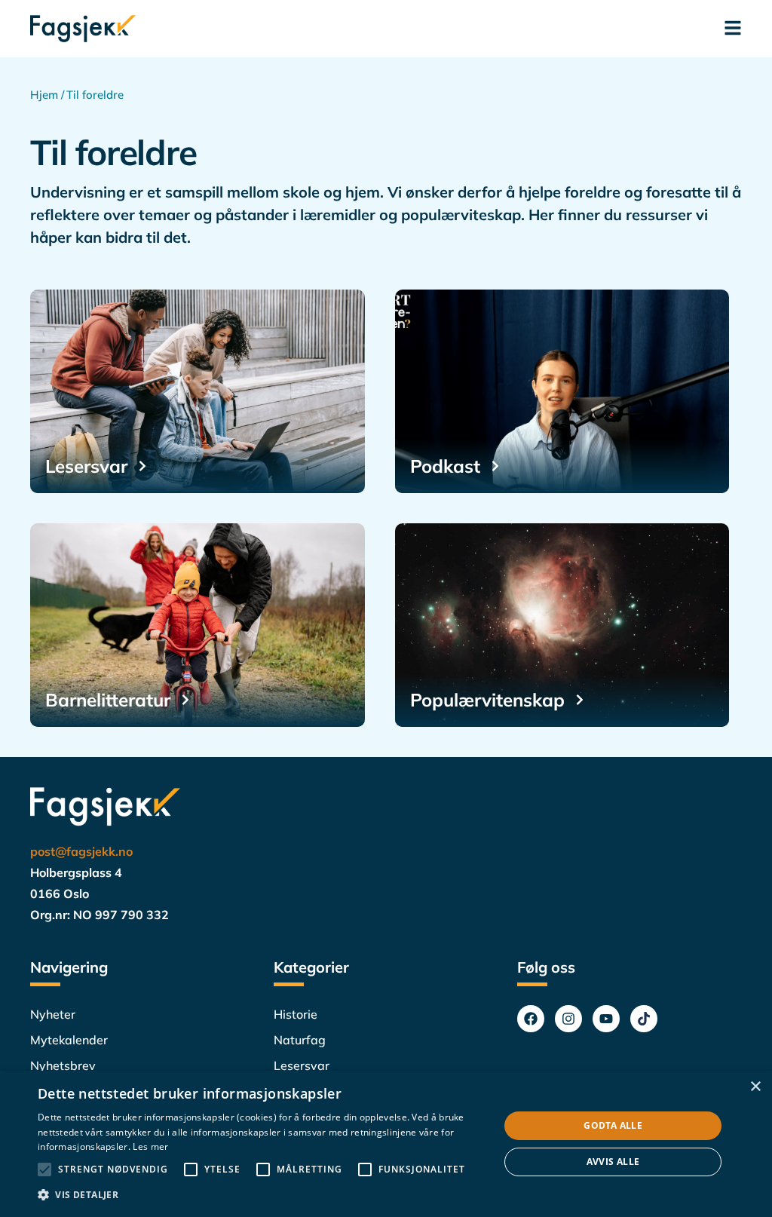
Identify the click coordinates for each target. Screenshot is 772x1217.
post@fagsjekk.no (81, 851)
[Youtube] (606, 1018)
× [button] (755, 1087)
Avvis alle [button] (613, 1161)
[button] (262, 1195)
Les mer (150, 1146)
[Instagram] (568, 1018)
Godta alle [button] (613, 1125)
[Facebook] (530, 1018)
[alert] (386, 1144)
